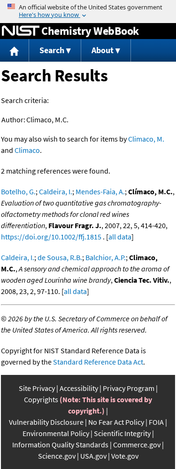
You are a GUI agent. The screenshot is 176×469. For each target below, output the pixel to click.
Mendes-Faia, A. (100, 191)
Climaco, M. (146, 138)
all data (119, 236)
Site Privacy (37, 388)
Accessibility (79, 388)
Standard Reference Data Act (98, 361)
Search (51, 50)
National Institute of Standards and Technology (20, 31)
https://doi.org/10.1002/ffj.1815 (51, 236)
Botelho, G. (18, 191)
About (103, 50)
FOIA (156, 422)
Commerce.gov (137, 444)
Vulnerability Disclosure (46, 422)
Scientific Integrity (122, 433)
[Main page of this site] (14, 50)
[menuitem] (14, 50)
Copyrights (41, 399)
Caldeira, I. (55, 191)
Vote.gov (124, 456)
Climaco (27, 150)
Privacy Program (128, 388)
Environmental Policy (56, 433)
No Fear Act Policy (116, 422)
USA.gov (93, 456)
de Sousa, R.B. (60, 257)
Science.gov (57, 456)
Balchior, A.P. (105, 257)
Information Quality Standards (60, 444)
